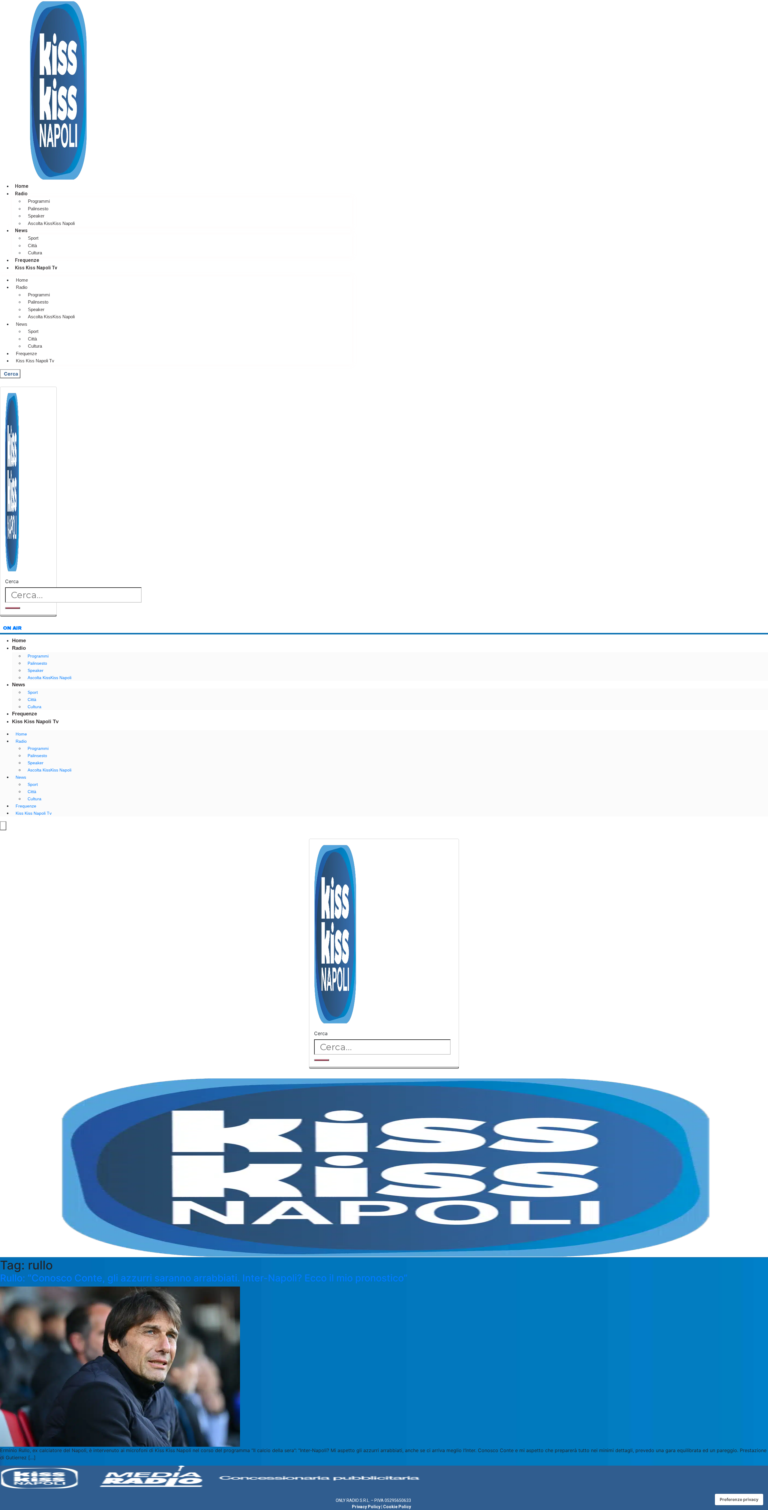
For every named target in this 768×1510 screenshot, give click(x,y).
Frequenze (27, 260)
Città (32, 245)
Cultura (35, 252)
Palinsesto (38, 208)
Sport (33, 238)
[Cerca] (12, 608)
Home (21, 186)
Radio (21, 193)
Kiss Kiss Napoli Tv (36, 268)
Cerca (12, 581)
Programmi (39, 201)
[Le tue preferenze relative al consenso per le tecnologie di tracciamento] (739, 1499)
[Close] (28, 615)
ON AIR (12, 628)
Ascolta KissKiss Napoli (51, 223)
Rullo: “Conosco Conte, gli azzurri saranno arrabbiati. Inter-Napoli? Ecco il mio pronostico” (204, 1278)
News (21, 230)
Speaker (36, 215)
